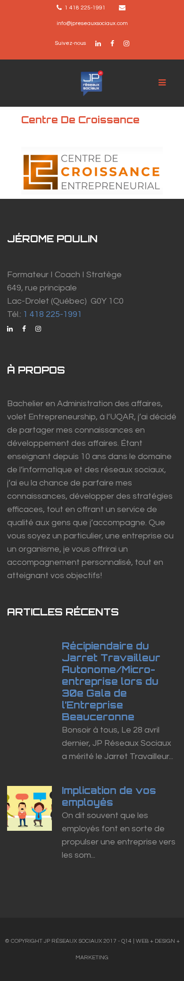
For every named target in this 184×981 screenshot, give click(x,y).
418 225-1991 (87, 8)
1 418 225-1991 (52, 314)
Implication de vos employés (109, 796)
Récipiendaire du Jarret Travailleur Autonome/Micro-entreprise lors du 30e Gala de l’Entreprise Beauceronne (111, 681)
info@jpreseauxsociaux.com (92, 23)
